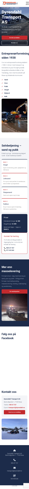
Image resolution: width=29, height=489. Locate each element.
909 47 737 (12, 405)
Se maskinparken (14, 291)
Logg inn (14, 486)
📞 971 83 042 (9, 250)
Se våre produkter (14, 37)
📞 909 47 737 (9, 248)
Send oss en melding (15, 412)
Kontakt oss (14, 43)
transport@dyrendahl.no (16, 407)
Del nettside (14, 479)
